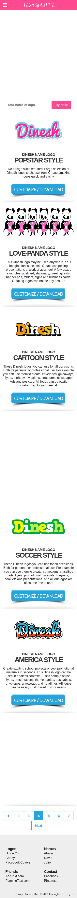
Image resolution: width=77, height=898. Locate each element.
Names (50, 849)
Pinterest (50, 880)
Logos (11, 849)
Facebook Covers (18, 862)
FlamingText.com (17, 880)
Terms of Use (31, 894)
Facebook (51, 876)
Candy (10, 858)
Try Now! (61, 105)
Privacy (19, 894)
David (48, 858)
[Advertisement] (38, 55)
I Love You (13, 853)
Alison (48, 853)
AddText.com (15, 876)
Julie (47, 862)
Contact (50, 871)
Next (38, 826)
